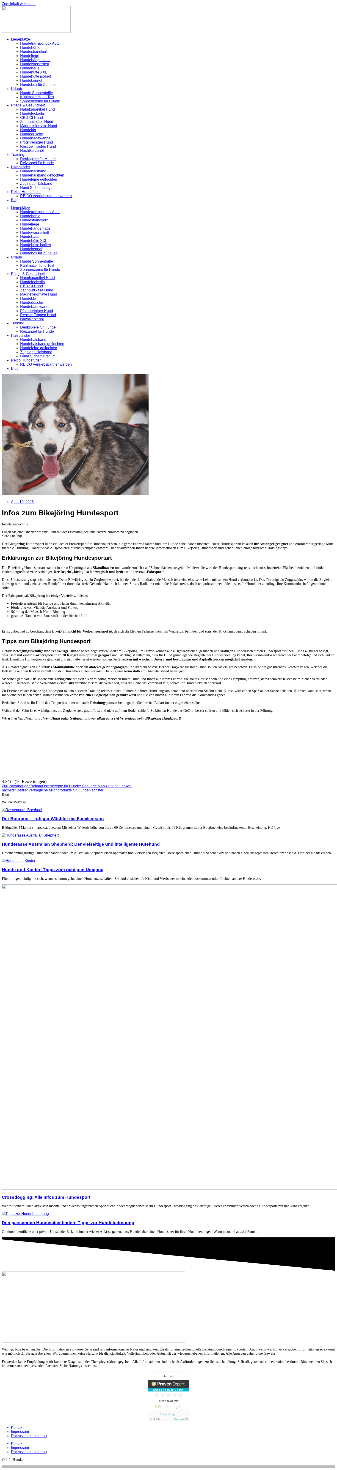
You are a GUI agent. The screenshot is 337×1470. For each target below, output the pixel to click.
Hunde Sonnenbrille (36, 93)
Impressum (20, 1432)
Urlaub (16, 89)
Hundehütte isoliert (35, 76)
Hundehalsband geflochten (42, 175)
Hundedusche (31, 134)
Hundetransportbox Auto (40, 43)
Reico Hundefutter (26, 192)
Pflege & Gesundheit (28, 105)
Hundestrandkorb (34, 52)
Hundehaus (29, 68)
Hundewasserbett (34, 64)
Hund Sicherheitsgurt (37, 188)
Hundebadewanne (35, 138)
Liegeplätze (20, 39)
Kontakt (17, 1427)
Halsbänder (20, 167)
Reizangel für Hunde (37, 163)
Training (17, 155)
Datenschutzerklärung (29, 1436)
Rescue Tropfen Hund (38, 146)
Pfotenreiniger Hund (36, 142)
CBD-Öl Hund (31, 118)
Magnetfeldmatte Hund (38, 126)
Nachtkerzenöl (32, 150)
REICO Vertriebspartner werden (46, 196)
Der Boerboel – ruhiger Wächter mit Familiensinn (53, 818)
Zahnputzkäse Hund (36, 122)
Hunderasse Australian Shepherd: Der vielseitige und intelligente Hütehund (81, 844)
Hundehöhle (30, 47)
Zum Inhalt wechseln (19, 4)
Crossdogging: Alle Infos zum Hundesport (46, 1197)
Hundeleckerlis (32, 113)
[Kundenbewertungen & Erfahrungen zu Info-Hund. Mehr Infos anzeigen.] (168, 1420)
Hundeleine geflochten (38, 179)
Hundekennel (31, 80)
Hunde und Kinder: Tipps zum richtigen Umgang (53, 869)
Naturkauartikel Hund (37, 109)
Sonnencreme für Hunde (40, 101)
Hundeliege (29, 56)
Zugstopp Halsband (36, 183)
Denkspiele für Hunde (38, 159)
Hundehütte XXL (33, 72)
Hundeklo (28, 130)
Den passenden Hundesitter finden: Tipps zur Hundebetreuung (68, 1222)
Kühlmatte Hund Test (37, 97)
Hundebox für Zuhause (39, 85)
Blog (15, 200)
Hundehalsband (33, 171)
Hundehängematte (35, 60)
